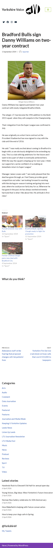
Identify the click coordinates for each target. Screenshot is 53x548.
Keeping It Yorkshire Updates (14, 423)
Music (4, 445)
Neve (4, 545)
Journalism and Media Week (14, 419)
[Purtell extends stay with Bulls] (12, 221)
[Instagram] (11, 21)
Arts (4, 388)
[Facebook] (7, 21)
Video (4, 472)
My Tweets (6, 531)
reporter (25, 52)
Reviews (5, 458)
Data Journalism (9, 401)
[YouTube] (15, 21)
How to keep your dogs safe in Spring (18, 514)
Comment (6, 397)
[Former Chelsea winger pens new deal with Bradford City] (12, 248)
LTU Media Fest (8, 441)
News (4, 450)
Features (6, 414)
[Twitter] (3, 21)
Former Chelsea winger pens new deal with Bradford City (11, 258)
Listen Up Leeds (8, 432)
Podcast (5, 454)
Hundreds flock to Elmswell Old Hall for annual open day (25, 485)
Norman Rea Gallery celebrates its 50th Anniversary (24, 500)
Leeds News (7, 428)
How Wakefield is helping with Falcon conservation (23, 507)
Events (5, 405)
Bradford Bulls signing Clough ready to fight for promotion (35, 231)
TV (3, 467)
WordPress (23, 545)
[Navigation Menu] (48, 9)
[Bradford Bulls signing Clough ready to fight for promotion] (35, 221)
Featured (6, 410)
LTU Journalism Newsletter (13, 436)
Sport (4, 463)
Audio (4, 392)
